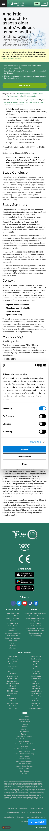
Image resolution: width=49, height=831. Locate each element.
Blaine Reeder (18, 105)
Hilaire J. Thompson (17, 100)
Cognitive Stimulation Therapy (24, 749)
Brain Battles (24, 771)
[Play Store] (25, 581)
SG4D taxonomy (35, 636)
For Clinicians (24, 719)
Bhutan (7, 827)
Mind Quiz (24, 746)
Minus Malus (36, 688)
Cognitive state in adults (35, 631)
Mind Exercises (24, 751)
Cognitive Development (24, 739)
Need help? (39, 822)
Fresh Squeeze (36, 679)
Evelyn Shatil (12, 102)
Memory (12, 643)
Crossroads (36, 674)
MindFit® (24, 729)
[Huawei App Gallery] (25, 588)
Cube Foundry (36, 676)
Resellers (24, 734)
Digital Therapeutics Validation (35, 613)
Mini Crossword (12, 659)
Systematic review (35, 633)
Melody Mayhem (12, 703)
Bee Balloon (36, 671)
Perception (12, 645)
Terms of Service (11, 808)
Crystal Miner (12, 666)
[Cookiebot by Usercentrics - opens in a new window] (35, 365)
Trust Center (25, 821)
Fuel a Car (36, 683)
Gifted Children (24, 768)
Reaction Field (36, 703)
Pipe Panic (12, 664)
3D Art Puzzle (12, 708)
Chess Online (12, 656)
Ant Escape (12, 674)
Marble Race (12, 693)
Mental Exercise (24, 759)
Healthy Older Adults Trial (35, 618)
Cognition (12, 628)
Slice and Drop (36, 696)
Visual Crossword (12, 683)
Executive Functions (12, 638)
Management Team (37, 808)
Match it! (12, 686)
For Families (24, 717)
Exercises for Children (24, 736)
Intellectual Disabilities (12, 633)
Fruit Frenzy (12, 661)
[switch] (42, 416)
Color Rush (12, 706)
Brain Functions (12, 636)
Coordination (12, 640)
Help (27, 817)
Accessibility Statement (38, 817)
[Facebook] (13, 603)
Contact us (20, 817)
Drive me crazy (12, 681)
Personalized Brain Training (24, 754)
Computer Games (35, 616)
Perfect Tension (36, 693)
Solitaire (12, 669)
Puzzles (36, 661)
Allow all (24, 449)
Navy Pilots (35, 621)
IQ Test (24, 773)
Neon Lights (12, 679)
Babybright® (24, 731)
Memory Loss (12, 631)
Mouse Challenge (36, 691)
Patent (24, 726)
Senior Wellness (35, 623)
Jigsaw (36, 681)
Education (24, 724)
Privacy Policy (23, 808)
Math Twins (36, 686)
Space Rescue (12, 688)
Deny (24, 464)
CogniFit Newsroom (13, 813)
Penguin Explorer (36, 664)
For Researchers (24, 722)
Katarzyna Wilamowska (29, 102)
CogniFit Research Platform (11, 59)
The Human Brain (12, 613)
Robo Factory (12, 671)
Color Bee (36, 669)
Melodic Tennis (12, 696)
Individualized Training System (24, 744)
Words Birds (36, 706)
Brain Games (24, 756)
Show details (35, 442)
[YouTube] (24, 603)
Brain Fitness (12, 626)
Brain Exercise (24, 741)
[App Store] (25, 574)
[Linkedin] (35, 603)
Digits (36, 666)
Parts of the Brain (12, 618)
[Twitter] (18, 603)
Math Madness (12, 691)
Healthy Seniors (35, 626)
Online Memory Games (24, 761)
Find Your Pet (12, 701)
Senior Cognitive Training (35, 628)
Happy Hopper (36, 656)
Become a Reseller (8, 817)
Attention (12, 648)
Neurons (13, 621)
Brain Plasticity (12, 623)
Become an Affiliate (36, 813)
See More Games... (36, 708)
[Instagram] (30, 603)
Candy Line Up (36, 659)
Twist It (36, 698)
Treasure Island (12, 676)
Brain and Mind (12, 616)
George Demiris (33, 100)
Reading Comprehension (24, 766)
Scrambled (12, 698)
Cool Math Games (24, 764)
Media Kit (24, 813)
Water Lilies (36, 701)
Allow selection (24, 456)
